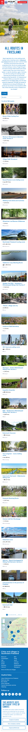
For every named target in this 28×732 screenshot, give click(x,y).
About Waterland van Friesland (9, 678)
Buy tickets (4, 681)
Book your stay (5, 680)
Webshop (3, 687)
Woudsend (17, 667)
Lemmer (16, 662)
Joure (15, 660)
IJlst (2, 660)
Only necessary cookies (14, 723)
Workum (3, 667)
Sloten (3, 662)
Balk (15, 656)
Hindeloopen (4, 658)
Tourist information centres (8, 685)
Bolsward (3, 656)
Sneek (3, 663)
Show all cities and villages (8, 669)
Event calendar (5, 683)
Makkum (16, 663)
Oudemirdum (17, 665)
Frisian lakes (15, 80)
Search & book (22, 2)
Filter (5, 93)
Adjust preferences (14, 727)
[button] (12, 639)
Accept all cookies (14, 719)
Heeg (15, 658)
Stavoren (3, 665)
